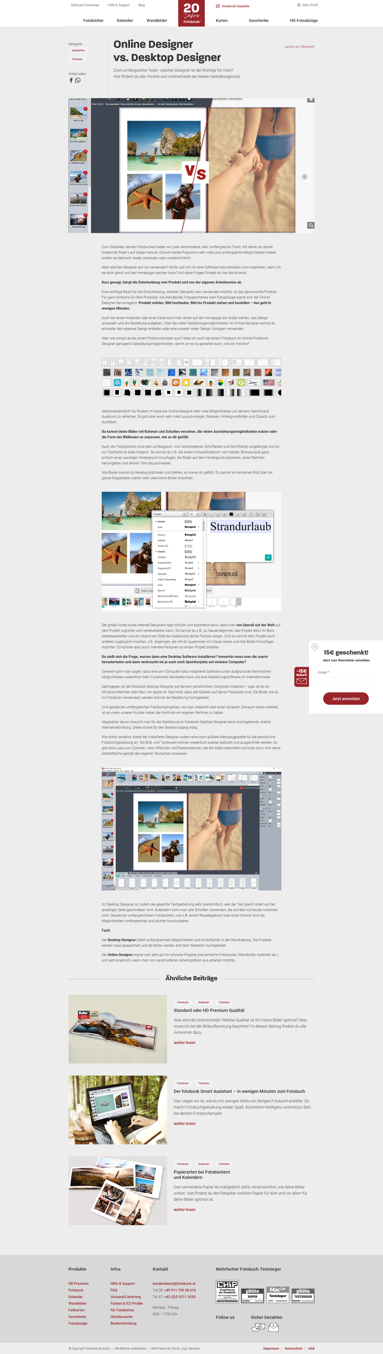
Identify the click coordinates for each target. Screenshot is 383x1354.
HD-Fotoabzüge (304, 20)
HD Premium (78, 1283)
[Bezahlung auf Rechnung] (273, 1327)
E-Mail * (323, 672)
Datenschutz (294, 1348)
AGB (311, 1348)
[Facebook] (220, 1327)
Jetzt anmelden (346, 698)
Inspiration (78, 50)
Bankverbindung (124, 1323)
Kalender (125, 20)
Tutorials (77, 59)
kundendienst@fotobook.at (174, 1283)
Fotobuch (183, 1002)
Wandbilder (157, 20)
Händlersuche (122, 1316)
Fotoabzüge (77, 1323)
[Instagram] (231, 1327)
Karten (222, 20)
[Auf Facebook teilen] (71, 81)
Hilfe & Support (119, 5)
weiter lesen (184, 1042)
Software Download (85, 5)
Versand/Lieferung (126, 1296)
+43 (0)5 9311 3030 (179, 1296)
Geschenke (259, 20)
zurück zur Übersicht (300, 46)
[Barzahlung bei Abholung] (258, 1327)
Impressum (271, 1348)
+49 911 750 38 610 (180, 1290)
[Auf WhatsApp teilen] (77, 81)
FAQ (114, 1290)
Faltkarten (76, 1310)
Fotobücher (93, 20)
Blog (142, 5)
